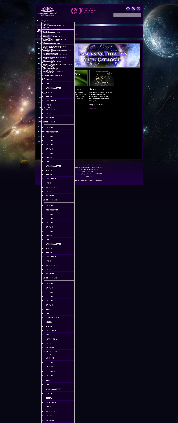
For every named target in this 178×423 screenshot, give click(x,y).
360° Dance (42, 141)
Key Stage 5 (42, 93)
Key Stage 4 (42, 88)
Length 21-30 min (44, 63)
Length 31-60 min (44, 68)
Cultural (41, 136)
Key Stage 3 (42, 83)
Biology (41, 112)
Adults (40, 102)
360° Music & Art (44, 131)
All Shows (41, 43)
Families (41, 98)
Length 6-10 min (44, 53)
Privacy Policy (89, 176)
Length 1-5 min (43, 48)
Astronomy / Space (45, 107)
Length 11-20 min (44, 58)
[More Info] (93, 108)
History (41, 117)
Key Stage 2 (42, 78)
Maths (40, 127)
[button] (58, 48)
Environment (43, 122)
